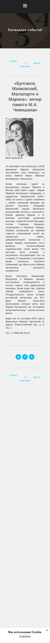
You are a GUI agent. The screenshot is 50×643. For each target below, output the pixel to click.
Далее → (38, 63)
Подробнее (25, 636)
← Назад (12, 61)
